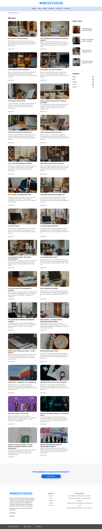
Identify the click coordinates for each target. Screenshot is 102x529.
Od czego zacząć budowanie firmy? (18, 38)
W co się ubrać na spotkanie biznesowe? (19, 194)
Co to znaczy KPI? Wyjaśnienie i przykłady (20, 163)
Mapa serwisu (27, 526)
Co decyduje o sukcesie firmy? (17, 101)
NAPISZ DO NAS (51, 476)
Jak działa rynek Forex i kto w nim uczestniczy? (53, 382)
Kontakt (67, 8)
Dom (39, 8)
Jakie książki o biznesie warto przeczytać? (52, 163)
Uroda (44, 8)
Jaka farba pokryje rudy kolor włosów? (87, 29)
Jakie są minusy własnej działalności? (18, 69)
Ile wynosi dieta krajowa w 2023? (49, 351)
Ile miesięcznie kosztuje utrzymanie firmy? (20, 132)
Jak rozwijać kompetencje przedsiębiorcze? (52, 194)
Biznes (34, 8)
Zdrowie (51, 8)
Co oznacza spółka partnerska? (49, 226)
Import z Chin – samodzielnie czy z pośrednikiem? (22, 382)
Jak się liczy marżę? (13, 226)
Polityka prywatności (13, 526)
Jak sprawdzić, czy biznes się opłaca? (51, 69)
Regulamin (39, 526)
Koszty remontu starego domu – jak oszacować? (79, 507)
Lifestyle (59, 8)
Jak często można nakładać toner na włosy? (86, 51)
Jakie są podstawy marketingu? (49, 288)
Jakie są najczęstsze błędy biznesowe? (51, 132)
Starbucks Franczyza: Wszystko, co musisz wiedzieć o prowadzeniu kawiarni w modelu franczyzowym (20, 446)
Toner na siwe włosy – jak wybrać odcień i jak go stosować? (88, 62)
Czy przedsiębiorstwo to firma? (49, 257)
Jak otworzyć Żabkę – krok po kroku (18, 413)
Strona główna (11, 12)
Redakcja (12, 513)
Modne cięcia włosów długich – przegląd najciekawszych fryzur (88, 40)
